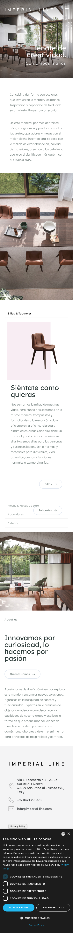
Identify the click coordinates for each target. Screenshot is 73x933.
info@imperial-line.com (34, 809)
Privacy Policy (18, 826)
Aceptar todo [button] (18, 907)
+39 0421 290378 (29, 800)
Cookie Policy (36, 925)
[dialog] (36, 881)
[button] (36, 918)
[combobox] (63, 834)
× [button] (68, 833)
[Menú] (67, 10)
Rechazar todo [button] (53, 907)
